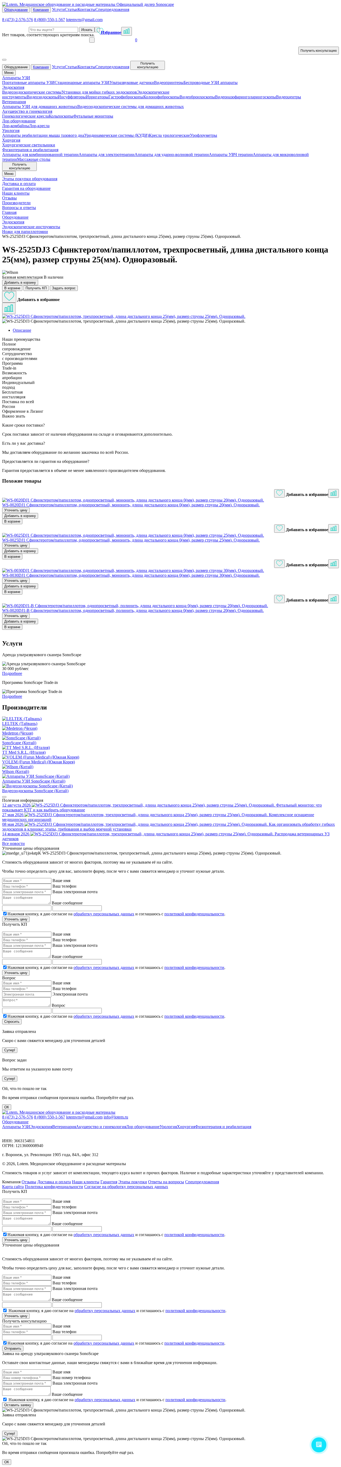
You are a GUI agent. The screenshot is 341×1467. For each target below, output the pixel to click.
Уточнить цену (15, 510)
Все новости (13, 843)
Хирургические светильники (28, 145)
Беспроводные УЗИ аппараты (211, 82)
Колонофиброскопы (161, 97)
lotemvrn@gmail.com (84, 19)
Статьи (71, 9)
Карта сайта (13, 1186)
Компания (41, 10)
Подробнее (12, 673)
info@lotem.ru (116, 1117)
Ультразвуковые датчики (131, 82)
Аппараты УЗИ (16, 1126)
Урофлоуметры (203, 135)
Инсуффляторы (72, 97)
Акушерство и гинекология (101, 1126)
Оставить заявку (17, 1405)
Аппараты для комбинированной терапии (40, 154)
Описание (22, 330)
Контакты (86, 9)
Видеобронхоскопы (197, 97)
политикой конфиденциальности (194, 914)
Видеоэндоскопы (42, 97)
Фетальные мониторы (93, 116)
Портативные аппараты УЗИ (28, 82)
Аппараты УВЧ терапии (231, 154)
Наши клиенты (85, 1182)
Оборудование (16, 10)
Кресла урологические (169, 135)
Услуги (58, 9)
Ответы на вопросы (166, 1182)
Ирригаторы (97, 97)
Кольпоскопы (61, 116)
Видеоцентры (288, 97)
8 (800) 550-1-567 (49, 19)
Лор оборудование (143, 1126)
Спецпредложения (112, 9)
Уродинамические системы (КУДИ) (116, 135)
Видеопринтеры (169, 82)
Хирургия (186, 1126)
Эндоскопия (41, 1126)
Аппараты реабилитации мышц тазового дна (43, 135)
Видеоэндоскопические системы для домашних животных (130, 106)
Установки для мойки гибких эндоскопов (99, 92)
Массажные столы (33, 159)
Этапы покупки (132, 1182)
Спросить (11, 1022)
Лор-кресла (39, 125)
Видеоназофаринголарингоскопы (245, 97)
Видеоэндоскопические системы (32, 92)
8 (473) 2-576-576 (17, 19)
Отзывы (29, 1182)
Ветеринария (64, 1126)
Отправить (12, 1348)
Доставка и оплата (54, 1182)
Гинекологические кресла (25, 116)
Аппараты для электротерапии (107, 154)
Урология (168, 1126)
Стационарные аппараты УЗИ (82, 82)
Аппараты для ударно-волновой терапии (172, 154)
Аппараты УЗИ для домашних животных (39, 106)
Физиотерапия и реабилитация (223, 1126)
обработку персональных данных (104, 914)
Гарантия (108, 1182)
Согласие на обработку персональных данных (126, 1186)
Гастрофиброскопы (125, 97)
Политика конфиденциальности (54, 1186)
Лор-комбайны (15, 125)
